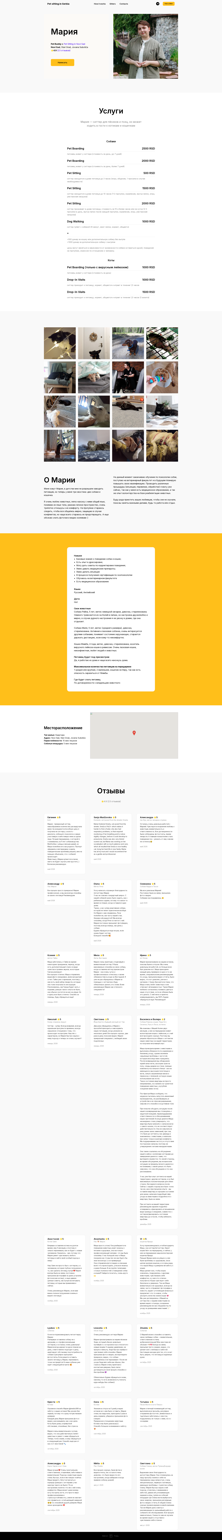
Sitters (113, 4)
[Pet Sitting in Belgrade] (157, 3)
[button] (134, 733)
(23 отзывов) (64, 50)
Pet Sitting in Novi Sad (74, 44)
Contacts (124, 4)
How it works (100, 4)
